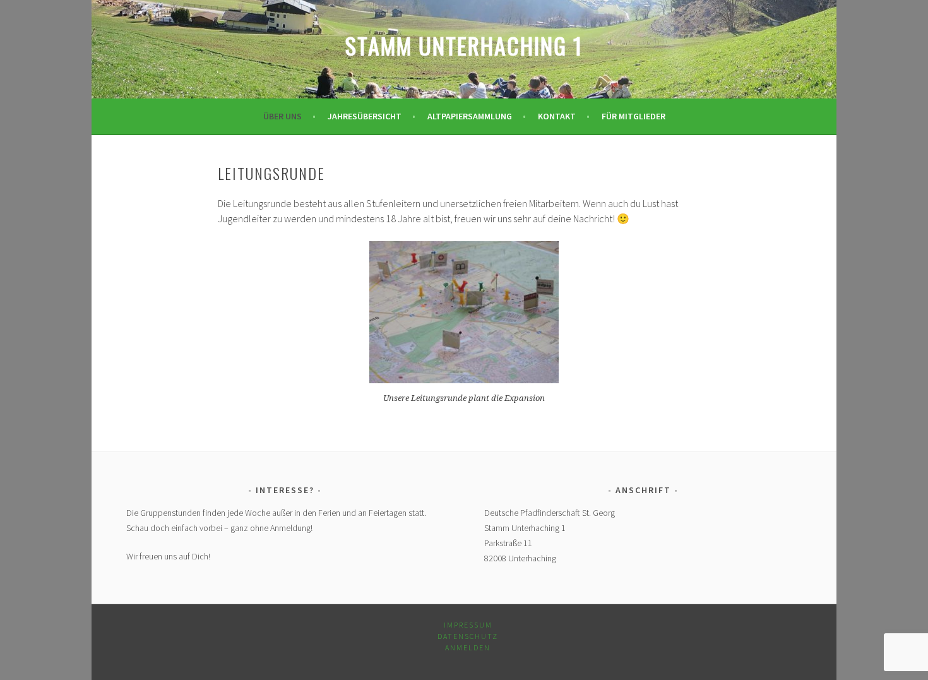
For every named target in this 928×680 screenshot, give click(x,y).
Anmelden (468, 647)
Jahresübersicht (365, 116)
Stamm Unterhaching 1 (464, 45)
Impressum (468, 624)
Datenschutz (467, 636)
